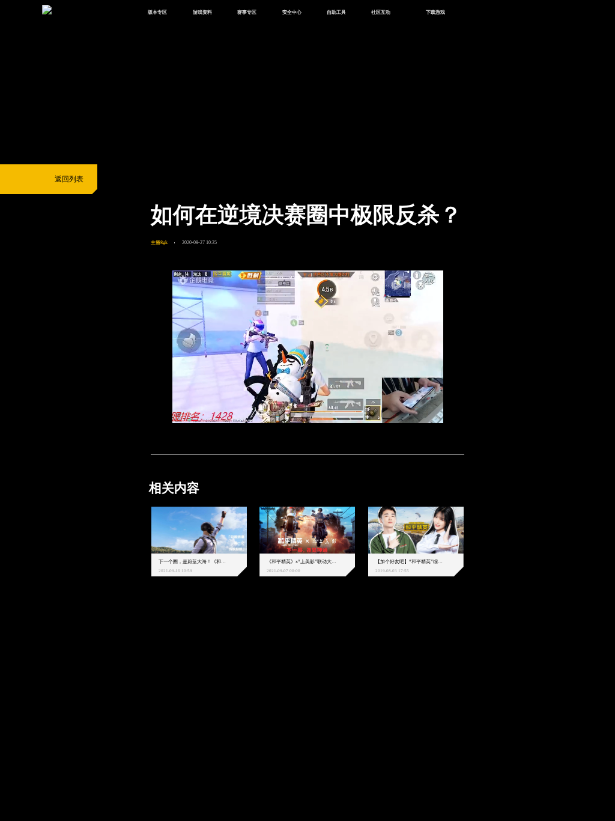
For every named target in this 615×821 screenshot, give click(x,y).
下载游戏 (435, 12)
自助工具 (336, 12)
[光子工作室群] (142, 636)
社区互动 (380, 12)
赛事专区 (246, 12)
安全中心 (291, 12)
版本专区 (157, 12)
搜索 (478, 12)
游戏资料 (202, 12)
